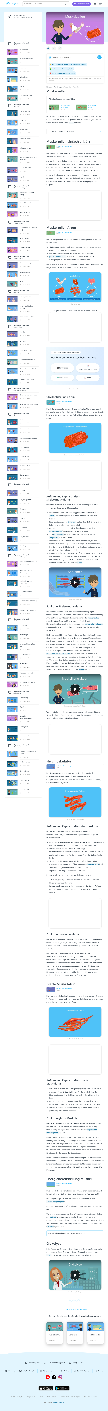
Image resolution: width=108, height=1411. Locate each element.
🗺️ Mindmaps (62, 377)
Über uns (11, 1371)
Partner (66, 1371)
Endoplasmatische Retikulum (58, 654)
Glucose (50, 1226)
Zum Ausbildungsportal (56, 1363)
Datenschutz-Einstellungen (70, 1397)
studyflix (14, 3)
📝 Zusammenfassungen (88, 368)
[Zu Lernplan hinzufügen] (48, 48)
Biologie (49, 87)
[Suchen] (66, 3)
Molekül (53, 1217)
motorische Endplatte (94, 624)
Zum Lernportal (34, 1363)
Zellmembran (58, 534)
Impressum (31, 1397)
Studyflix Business (83, 1371)
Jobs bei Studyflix (29, 1371)
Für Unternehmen (49, 1371)
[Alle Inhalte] (95, 3)
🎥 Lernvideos (62, 368)
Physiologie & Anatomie (62, 87)
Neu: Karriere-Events (81, 4)
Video (71, 123)
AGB (41, 1397)
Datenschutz (51, 1397)
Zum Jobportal (78, 1363)
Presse (100, 1371)
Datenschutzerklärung (75, 389)
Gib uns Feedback (90, 1397)
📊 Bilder (87, 377)
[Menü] (100, 3)
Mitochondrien (55, 531)
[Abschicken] (99, 57)
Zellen (52, 515)
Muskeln (76, 87)
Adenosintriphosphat (55, 1201)
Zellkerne (72, 522)
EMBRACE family (58, 1402)
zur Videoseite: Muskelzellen (76, 1309)
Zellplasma (54, 537)
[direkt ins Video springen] (75, 287)
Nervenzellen (93, 618)
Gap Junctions (93, 864)
